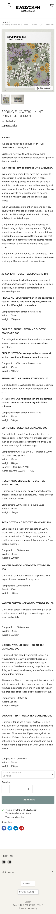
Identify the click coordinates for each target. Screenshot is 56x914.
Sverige (26, 891)
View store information (14, 817)
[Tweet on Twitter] (9, 828)
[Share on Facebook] (4, 828)
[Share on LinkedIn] (15, 828)
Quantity (6, 782)
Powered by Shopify (28, 908)
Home (5, 22)
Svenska (26, 883)
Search (28, 901)
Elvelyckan (10, 121)
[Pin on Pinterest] (21, 828)
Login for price (9, 125)
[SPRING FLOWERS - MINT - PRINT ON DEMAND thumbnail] (6, 99)
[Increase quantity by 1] (29, 789)
